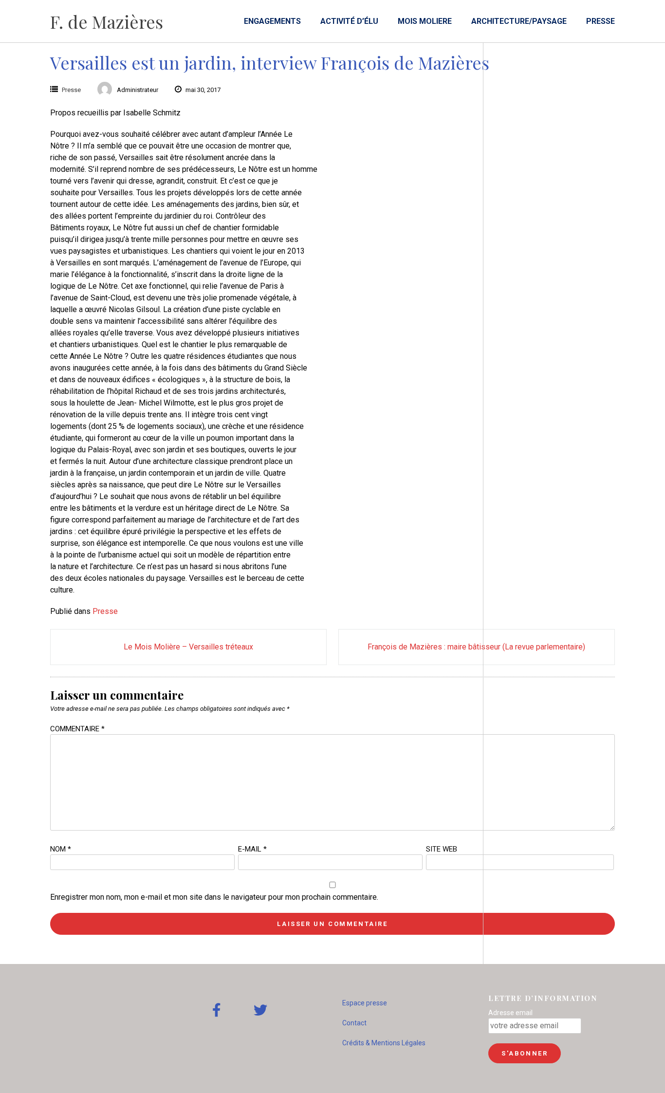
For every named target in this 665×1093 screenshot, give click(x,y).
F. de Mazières (106, 21)
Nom (60, 849)
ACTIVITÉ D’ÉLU (349, 21)
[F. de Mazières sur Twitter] (260, 1010)
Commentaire (77, 728)
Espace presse (364, 1003)
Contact (354, 1023)
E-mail (252, 849)
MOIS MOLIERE (425, 21)
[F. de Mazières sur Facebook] (216, 1010)
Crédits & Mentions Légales (383, 1043)
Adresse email (510, 1013)
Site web (441, 849)
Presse (71, 89)
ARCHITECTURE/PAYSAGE (519, 21)
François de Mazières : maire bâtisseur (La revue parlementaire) (476, 646)
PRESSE (600, 21)
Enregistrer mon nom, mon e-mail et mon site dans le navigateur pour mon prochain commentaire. (214, 897)
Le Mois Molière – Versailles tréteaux (188, 646)
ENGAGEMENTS (272, 21)
